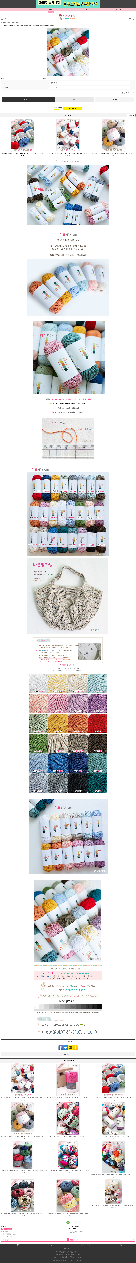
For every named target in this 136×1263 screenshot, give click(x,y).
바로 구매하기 (28, 99)
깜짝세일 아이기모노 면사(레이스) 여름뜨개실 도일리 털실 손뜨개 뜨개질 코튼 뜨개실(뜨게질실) (71, 1097)
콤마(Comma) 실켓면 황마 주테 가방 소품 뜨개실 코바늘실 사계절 (22, 153)
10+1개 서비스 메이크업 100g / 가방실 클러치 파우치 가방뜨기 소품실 (68, 1136)
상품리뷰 (68, 1041)
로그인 (17, 9)
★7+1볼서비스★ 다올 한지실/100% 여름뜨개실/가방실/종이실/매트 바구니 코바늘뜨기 (24, 1213)
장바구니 (74, 99)
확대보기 (69, 1054)
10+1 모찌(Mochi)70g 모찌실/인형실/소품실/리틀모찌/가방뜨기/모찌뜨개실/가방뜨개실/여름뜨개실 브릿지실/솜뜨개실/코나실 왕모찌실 (81, 1213)
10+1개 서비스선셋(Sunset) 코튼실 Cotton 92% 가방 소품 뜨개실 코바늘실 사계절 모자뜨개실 (26, 1136)
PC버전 (120, 1245)
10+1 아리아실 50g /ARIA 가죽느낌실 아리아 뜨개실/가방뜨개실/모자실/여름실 (22, 1170)
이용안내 (16, 1245)
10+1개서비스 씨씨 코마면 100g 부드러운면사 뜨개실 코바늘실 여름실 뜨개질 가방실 (72, 153)
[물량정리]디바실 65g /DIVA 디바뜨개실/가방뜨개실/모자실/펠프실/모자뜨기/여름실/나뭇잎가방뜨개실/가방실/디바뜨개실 (78, 1170)
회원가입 (51, 9)
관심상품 (114, 99)
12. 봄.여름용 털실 (5, 23)
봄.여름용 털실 (15, 23)
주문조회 (85, 9)
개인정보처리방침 (85, 1245)
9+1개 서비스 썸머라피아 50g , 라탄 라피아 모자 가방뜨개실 (113, 1136)
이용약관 (49, 1245)
